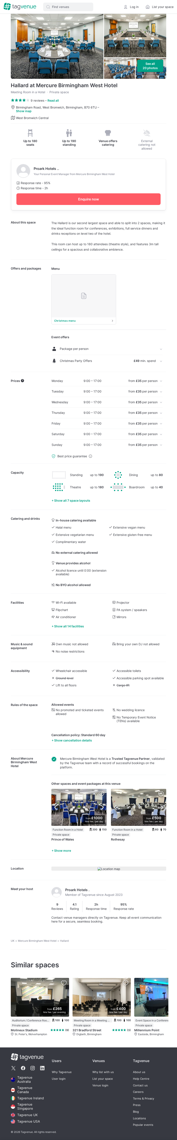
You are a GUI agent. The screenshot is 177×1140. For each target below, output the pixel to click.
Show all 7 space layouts (72, 500)
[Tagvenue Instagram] (32, 1068)
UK (12, 940)
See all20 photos (150, 66)
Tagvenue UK (27, 1115)
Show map (24, 111)
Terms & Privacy (143, 1098)
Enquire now (88, 199)
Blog (136, 1111)
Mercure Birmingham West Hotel (24, 762)
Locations (139, 1118)
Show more (62, 850)
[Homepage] (20, 7)
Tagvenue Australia (24, 1080)
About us (139, 1072)
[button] (68, 7)
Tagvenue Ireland (30, 1098)
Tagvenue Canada (24, 1090)
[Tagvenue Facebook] (23, 1068)
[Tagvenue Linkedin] (42, 1068)
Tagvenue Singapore (25, 1107)
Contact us (140, 1085)
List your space (102, 1078)
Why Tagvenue (62, 1072)
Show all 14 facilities (69, 626)
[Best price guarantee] (90, 456)
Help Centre (141, 1078)
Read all (53, 100)
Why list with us (103, 1072)
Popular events (143, 1124)
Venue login (100, 1085)
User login (59, 1078)
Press (137, 1105)
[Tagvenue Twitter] (13, 1068)
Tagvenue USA (28, 1121)
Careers (138, 1091)
